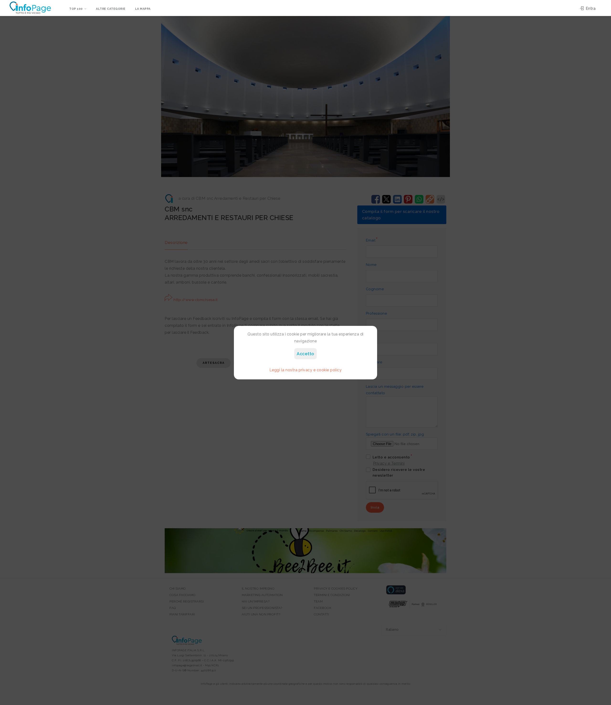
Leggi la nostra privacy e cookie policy (305, 370)
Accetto (305, 353)
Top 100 (76, 9)
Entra (590, 8)
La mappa (143, 9)
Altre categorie (111, 9)
